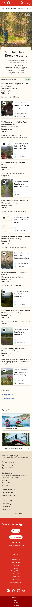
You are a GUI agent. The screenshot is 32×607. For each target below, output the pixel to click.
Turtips (16, 600)
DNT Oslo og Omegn (9, 9)
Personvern (16, 579)
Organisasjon (16, 565)
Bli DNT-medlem (16, 537)
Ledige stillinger (16, 571)
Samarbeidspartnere (16, 582)
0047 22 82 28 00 (10, 462)
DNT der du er (16, 598)
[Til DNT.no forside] (6, 3)
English (16, 568)
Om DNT (16, 555)
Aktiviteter (21, 9)
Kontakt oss (16, 560)
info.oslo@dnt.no (10, 468)
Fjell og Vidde (16, 574)
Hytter (16, 603)
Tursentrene (16, 576)
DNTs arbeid (16, 562)
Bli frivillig (16, 531)
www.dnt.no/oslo (10, 465)
